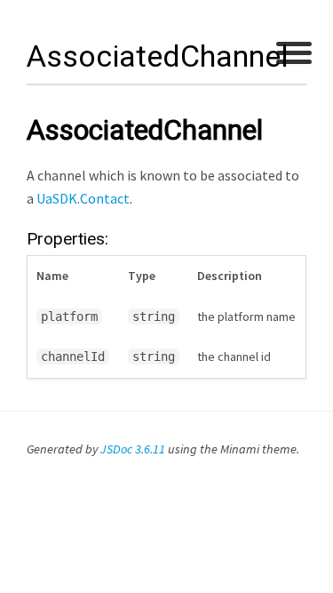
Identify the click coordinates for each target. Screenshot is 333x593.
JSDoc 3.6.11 (132, 449)
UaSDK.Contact (83, 198)
